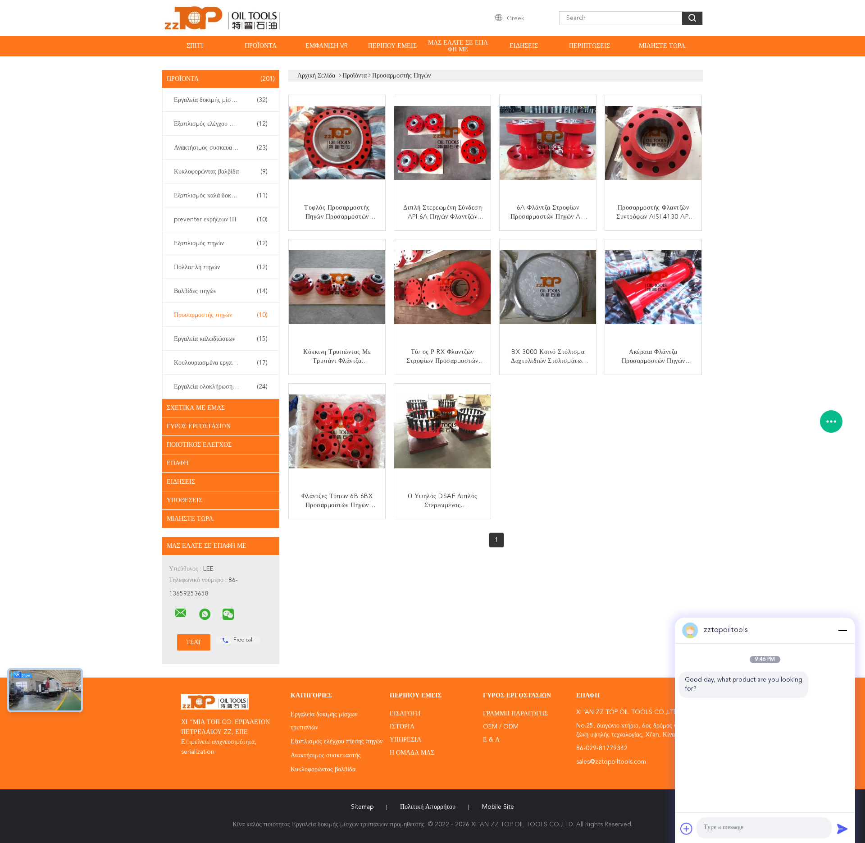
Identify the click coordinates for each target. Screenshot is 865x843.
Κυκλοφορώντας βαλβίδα (221, 172)
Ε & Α (491, 740)
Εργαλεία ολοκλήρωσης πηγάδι (221, 387)
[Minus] (842, 630)
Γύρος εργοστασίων (199, 426)
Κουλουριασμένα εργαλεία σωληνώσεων (223, 363)
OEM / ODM (501, 727)
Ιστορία (402, 727)
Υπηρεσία (405, 740)
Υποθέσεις (184, 500)
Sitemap (362, 807)
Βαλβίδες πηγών (221, 291)
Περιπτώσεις (589, 46)
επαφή (177, 463)
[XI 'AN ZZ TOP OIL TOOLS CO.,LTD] (180, 613)
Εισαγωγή (405, 713)
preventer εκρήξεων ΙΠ (221, 219)
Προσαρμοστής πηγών (221, 315)
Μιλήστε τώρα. (663, 46)
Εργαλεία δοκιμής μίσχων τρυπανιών (222, 100)
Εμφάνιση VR (326, 46)
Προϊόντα (261, 46)
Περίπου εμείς (392, 46)
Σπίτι (195, 46)
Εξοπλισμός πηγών (221, 243)
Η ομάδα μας (412, 753)
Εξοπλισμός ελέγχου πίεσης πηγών (221, 124)
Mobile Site (498, 807)
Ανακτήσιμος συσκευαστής (221, 148)
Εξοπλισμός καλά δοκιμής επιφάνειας (223, 195)
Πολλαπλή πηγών (221, 267)
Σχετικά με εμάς (196, 408)
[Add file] (686, 828)
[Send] (842, 828)
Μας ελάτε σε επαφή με (458, 46)
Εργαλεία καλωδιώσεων (221, 339)
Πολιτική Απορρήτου (427, 807)
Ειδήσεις (524, 46)
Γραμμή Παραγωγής (515, 713)
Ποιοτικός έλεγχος (199, 445)
